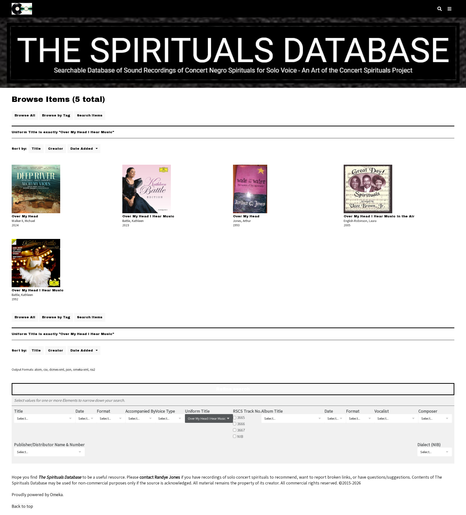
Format (103, 411)
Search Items (89, 115)
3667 (241, 430)
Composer (427, 411)
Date (79, 411)
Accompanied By (140, 411)
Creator (55, 148)
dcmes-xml (56, 369)
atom (38, 369)
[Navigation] (449, 8)
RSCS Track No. (247, 411)
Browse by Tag (56, 115)
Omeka (56, 494)
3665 (241, 417)
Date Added (82, 148)
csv (45, 369)
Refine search (233, 389)
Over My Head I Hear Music (148, 216)
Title (36, 148)
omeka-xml (80, 369)
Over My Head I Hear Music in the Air (379, 216)
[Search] (439, 8)
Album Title (272, 411)
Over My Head (25, 216)
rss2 (92, 369)
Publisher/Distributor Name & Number (49, 444)
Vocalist (381, 411)
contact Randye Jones (160, 477)
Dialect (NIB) (429, 444)
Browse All (25, 115)
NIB (240, 436)
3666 (241, 423)
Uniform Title (197, 411)
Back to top (22, 506)
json (68, 369)
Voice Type (165, 411)
